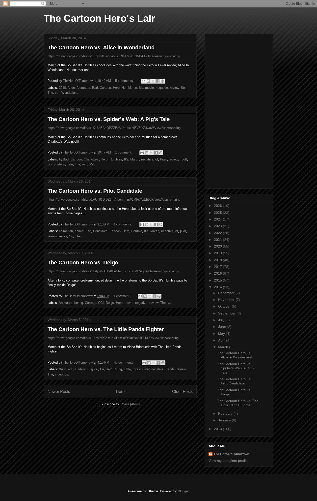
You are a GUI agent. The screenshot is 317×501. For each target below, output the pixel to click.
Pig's (163, 159)
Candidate (100, 231)
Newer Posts (59, 391)
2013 (218, 429)
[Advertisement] (239, 110)
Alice (71, 88)
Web (92, 164)
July (221, 320)
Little (127, 369)
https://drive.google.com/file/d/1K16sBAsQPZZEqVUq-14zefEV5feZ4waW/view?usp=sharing (114, 128)
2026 (218, 206)
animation (66, 231)
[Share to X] (153, 81)
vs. (57, 92)
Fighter (93, 369)
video (59, 374)
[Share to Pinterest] (162, 81)
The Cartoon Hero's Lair (99, 18)
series (62, 236)
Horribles (115, 159)
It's (141, 88)
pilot (183, 231)
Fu (102, 369)
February (226, 413)
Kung (118, 369)
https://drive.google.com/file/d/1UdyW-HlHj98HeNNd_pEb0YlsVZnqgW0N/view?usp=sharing (113, 271)
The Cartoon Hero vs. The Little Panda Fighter (106, 329)
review (174, 88)
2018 (218, 260)
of (156, 159)
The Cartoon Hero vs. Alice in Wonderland (101, 47)
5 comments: (125, 81)
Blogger (183, 491)
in (135, 88)
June (222, 327)
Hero (116, 88)
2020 (218, 246)
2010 (62, 88)
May (222, 334)
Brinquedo (66, 369)
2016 (218, 273)
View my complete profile (228, 461)
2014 (218, 287)
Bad (95, 88)
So (183, 88)
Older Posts (182, 391)
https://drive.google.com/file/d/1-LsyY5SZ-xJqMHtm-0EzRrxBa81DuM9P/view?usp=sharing (113, 338)
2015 (218, 280)
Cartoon (105, 88)
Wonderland (69, 92)
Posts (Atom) (130, 404)
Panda (170, 369)
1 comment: (124, 152)
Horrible (127, 88)
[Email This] (143, 81)
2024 (218, 219)
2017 (218, 267)
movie (149, 88)
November (227, 300)
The (50, 92)
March (134, 159)
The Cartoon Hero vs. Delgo (83, 262)
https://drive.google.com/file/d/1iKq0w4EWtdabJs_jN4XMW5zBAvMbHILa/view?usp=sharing (114, 56)
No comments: (124, 362)
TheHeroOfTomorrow (231, 454)
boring (78, 303)
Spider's (59, 164)
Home (121, 391)
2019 (218, 253)
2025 (218, 213)
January (225, 420)
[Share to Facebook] (157, 81)
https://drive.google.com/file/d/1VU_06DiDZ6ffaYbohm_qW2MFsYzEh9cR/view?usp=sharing (114, 199)
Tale (70, 164)
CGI (101, 303)
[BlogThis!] (148, 81)
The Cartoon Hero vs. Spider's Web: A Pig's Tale (109, 119)
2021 (218, 240)
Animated (83, 88)
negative (162, 88)
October (225, 306)
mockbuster (141, 369)
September (227, 313)
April (222, 340)
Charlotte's (91, 159)
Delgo (110, 303)
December (227, 293)
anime (79, 231)
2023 (218, 226)
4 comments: (123, 224)
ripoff (183, 159)
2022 (218, 233)
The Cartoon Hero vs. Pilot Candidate (95, 191)
